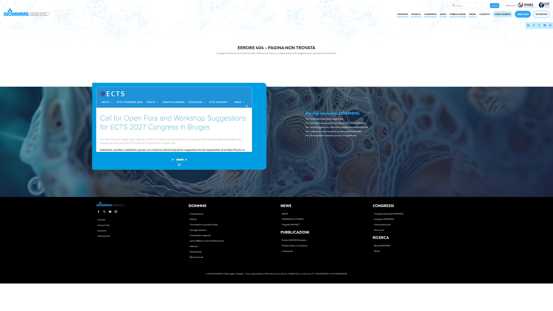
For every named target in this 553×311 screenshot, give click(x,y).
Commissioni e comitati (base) (204, 224)
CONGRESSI (430, 14)
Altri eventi (379, 230)
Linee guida (287, 251)
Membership (196, 252)
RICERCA (416, 14)
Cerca (494, 5)
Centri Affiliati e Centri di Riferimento (207, 241)
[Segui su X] (104, 211)
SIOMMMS (402, 14)
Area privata (103, 225)
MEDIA (472, 14)
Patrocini (194, 246)
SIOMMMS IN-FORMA (292, 219)
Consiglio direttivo (198, 230)
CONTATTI (484, 14)
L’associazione (196, 214)
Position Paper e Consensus (295, 245)
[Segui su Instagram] (115, 211)
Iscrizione (101, 231)
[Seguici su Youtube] (545, 25)
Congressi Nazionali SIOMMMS (388, 214)
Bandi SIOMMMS (382, 245)
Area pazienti (103, 236)
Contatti (101, 220)
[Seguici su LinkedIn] (528, 25)
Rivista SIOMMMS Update (294, 240)
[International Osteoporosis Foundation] (544, 5)
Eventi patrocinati (382, 224)
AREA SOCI (523, 14)
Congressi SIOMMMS (384, 219)
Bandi (376, 251)
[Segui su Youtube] (110, 211)
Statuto (193, 219)
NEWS (443, 14)
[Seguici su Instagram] (550, 25)
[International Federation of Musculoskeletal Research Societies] (527, 5)
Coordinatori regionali (200, 235)
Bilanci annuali (196, 257)
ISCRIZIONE (541, 14)
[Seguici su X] (539, 25)
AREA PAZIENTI (503, 14)
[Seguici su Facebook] (534, 25)
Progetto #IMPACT (291, 224)
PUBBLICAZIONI (458, 14)
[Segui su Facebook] (98, 211)
